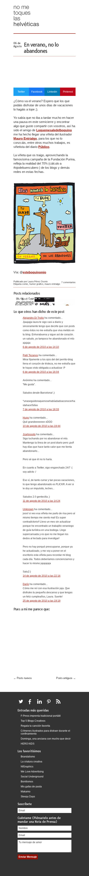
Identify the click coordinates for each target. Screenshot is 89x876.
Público (43, 147)
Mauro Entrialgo (25, 138)
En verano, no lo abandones (41, 48)
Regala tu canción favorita (35, 725)
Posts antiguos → (66, 678)
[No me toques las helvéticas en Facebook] (31, 704)
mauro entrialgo (52, 284)
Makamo (25, 791)
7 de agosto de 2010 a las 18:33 (41, 409)
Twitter (21, 91)
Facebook (36, 91)
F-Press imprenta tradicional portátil (41, 715)
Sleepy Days (28, 796)
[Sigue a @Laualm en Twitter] (22, 704)
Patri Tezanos (30, 355)
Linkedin (52, 91)
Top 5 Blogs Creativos (33, 720)
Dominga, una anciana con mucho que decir (46, 738)
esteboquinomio (34, 272)
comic (25, 284)
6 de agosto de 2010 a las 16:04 (41, 371)
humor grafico (36, 284)
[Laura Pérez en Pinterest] (50, 704)
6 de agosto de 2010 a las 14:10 (41, 347)
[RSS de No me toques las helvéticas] (59, 704)
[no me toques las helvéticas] (26, 27)
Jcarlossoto (29, 434)
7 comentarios (68, 282)
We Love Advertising (32, 771)
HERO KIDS (27, 743)
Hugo (26, 417)
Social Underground (32, 776)
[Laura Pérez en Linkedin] (40, 704)
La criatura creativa (31, 761)
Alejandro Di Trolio (33, 317)
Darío (26, 584)
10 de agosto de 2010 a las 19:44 (41, 426)
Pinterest (68, 91)
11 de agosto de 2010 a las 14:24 (41, 500)
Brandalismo (28, 756)
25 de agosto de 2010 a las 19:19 (41, 600)
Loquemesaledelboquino (54, 130)
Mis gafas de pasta (31, 786)
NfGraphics (27, 766)
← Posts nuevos (22, 678)
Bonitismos (27, 781)
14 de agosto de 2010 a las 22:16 (41, 575)
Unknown (28, 509)
